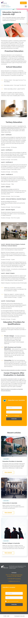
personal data (17, 415)
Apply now (23, 2)
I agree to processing (13, 415)
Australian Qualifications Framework (10, 127)
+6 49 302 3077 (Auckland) (14, 578)
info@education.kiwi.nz (14, 581)
